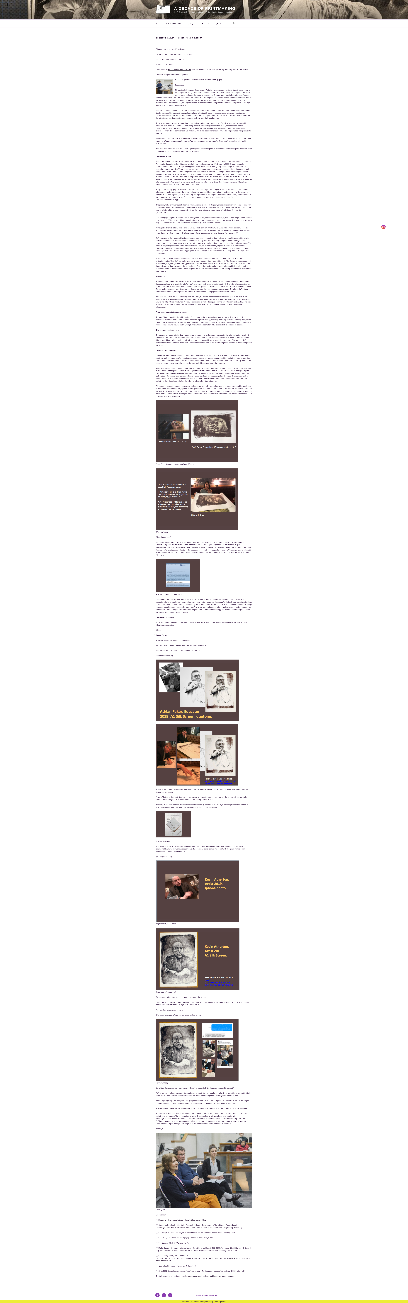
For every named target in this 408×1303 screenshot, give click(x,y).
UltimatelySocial (220, 1302)
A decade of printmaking (204, 8)
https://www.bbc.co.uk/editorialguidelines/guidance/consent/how (182, 1220)
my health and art (221, 24)
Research (205, 24)
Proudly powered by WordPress (206, 1295)
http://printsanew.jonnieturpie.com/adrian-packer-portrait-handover (210, 1276)
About (158, 24)
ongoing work (192, 24)
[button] (234, 23)
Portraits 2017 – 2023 (173, 24)
